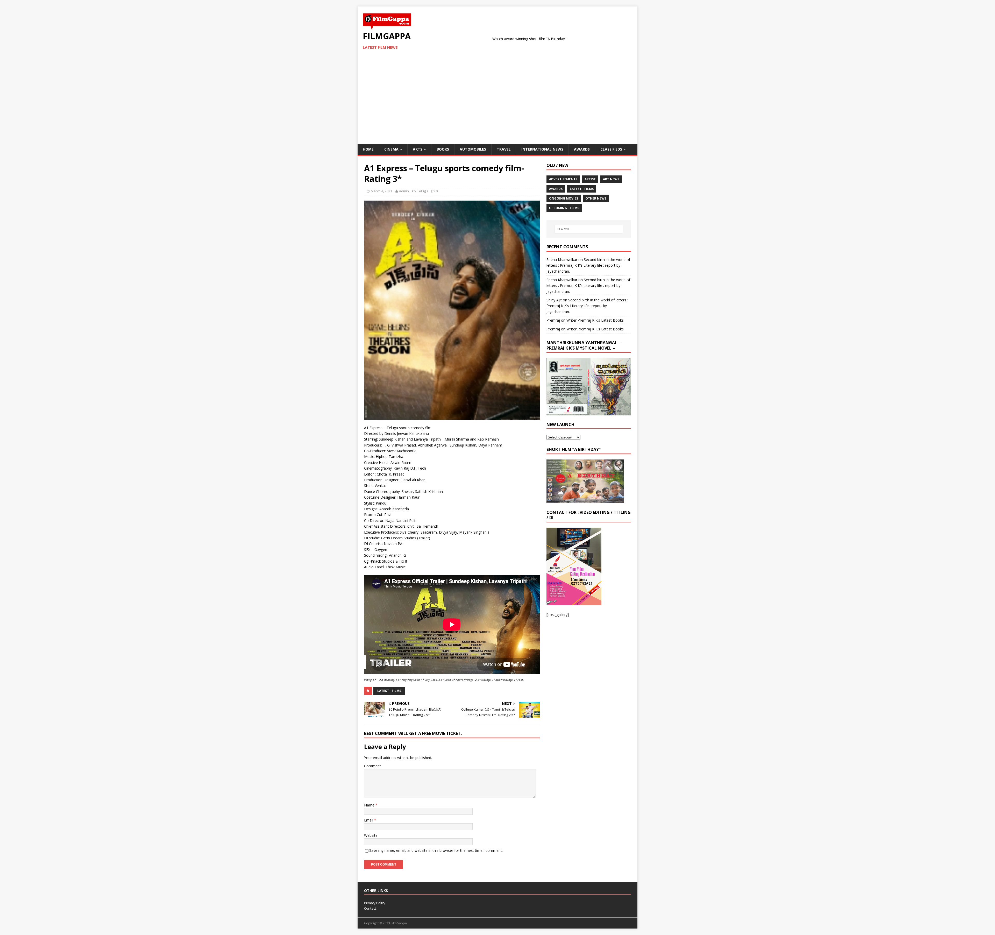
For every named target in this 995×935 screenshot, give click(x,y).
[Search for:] (589, 229)
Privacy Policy (374, 903)
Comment (372, 765)
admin (404, 191)
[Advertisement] (497, 105)
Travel (504, 149)
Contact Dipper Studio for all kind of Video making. (635, 38)
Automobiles (473, 149)
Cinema (391, 149)
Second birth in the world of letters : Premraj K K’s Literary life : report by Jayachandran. (588, 265)
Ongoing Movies (563, 198)
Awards (582, 149)
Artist (590, 179)
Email (369, 820)
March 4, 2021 (381, 191)
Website (371, 835)
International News (542, 149)
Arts (417, 149)
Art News (611, 179)
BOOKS (443, 149)
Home (368, 149)
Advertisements (563, 179)
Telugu (422, 191)
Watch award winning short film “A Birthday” (480, 38)
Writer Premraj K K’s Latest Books (595, 320)
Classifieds (611, 149)
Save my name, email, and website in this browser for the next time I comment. (436, 850)
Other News (595, 198)
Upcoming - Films (564, 208)
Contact (370, 908)
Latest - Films (389, 691)
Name (369, 805)
